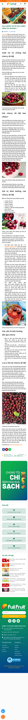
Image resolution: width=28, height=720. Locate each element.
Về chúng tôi (4, 645)
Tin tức (16, 649)
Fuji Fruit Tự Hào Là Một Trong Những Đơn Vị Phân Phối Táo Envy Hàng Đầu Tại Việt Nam (17, 590)
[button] (1, 1)
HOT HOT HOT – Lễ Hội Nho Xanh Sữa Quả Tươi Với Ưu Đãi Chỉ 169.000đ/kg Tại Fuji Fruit (17, 580)
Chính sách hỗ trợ (5, 647)
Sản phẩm (16, 647)
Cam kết (3, 649)
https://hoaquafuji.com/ (16, 444)
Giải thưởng (4, 651)
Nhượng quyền (17, 653)
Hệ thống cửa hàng (18, 655)
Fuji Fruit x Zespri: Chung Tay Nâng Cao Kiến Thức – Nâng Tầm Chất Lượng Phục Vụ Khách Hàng (18, 575)
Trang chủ (16, 645)
